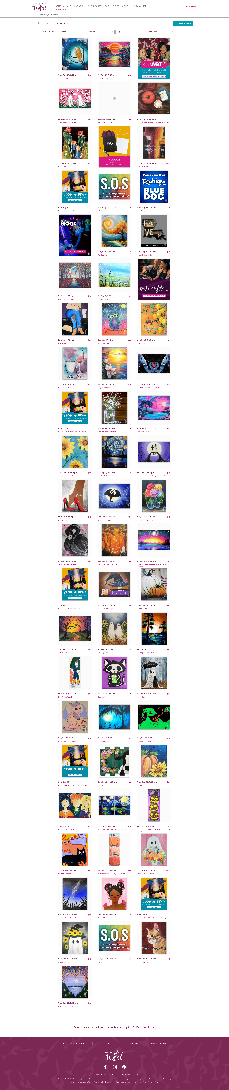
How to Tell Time (64, 388)
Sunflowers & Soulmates (67, 122)
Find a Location (75, 1043)
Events (78, 6)
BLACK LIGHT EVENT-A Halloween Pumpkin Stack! (153, 830)
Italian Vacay (142, 343)
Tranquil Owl (63, 78)
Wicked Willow (103, 741)
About (135, 1043)
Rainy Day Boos (143, 697)
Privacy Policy (102, 1074)
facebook (105, 1067)
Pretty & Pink (103, 918)
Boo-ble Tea (102, 697)
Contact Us (129, 1074)
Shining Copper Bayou (146, 653)
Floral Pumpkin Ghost (145, 874)
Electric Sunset (103, 78)
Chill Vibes (62, 343)
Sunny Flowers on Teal (66, 476)
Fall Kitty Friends (64, 874)
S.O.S (100, 211)
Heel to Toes (63, 520)
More (125, 6)
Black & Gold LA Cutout (146, 255)
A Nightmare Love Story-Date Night (151, 476)
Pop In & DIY (112, 6)
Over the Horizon (144, 432)
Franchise (140, 6)
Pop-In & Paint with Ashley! (68, 211)
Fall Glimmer (102, 255)
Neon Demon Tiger (105, 122)
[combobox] (70, 32)
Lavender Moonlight (66, 299)
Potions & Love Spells (106, 608)
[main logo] (40, 3)
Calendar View (183, 23)
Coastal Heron (103, 299)
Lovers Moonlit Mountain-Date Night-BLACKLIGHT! (151, 565)
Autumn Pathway (64, 653)
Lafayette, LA (61, 9)
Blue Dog (141, 211)
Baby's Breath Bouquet (107, 432)
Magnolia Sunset (104, 388)
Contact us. (146, 1027)
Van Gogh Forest (104, 476)
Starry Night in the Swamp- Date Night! (113, 829)
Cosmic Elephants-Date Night (148, 388)
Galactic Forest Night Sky (68, 918)
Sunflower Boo (64, 962)
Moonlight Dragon (105, 520)
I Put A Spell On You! (66, 829)
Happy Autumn (143, 785)
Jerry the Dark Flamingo (67, 564)
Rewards (191, 6)
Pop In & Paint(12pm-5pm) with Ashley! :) (73, 432)
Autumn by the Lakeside (67, 1006)
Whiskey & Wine (143, 167)
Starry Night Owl (104, 343)
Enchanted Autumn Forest (108, 564)
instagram (115, 1067)
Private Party (109, 1043)
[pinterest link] (124, 1067)
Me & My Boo (103, 653)
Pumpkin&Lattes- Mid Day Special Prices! (153, 122)
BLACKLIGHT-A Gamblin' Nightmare (151, 741)
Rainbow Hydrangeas (145, 520)
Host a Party (94, 6)
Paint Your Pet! (143, 962)
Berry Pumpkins (143, 608)
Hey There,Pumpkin (65, 697)
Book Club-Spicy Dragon (67, 741)
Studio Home (63, 6)
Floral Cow (102, 785)
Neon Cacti (62, 167)
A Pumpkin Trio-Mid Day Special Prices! (113, 874)
